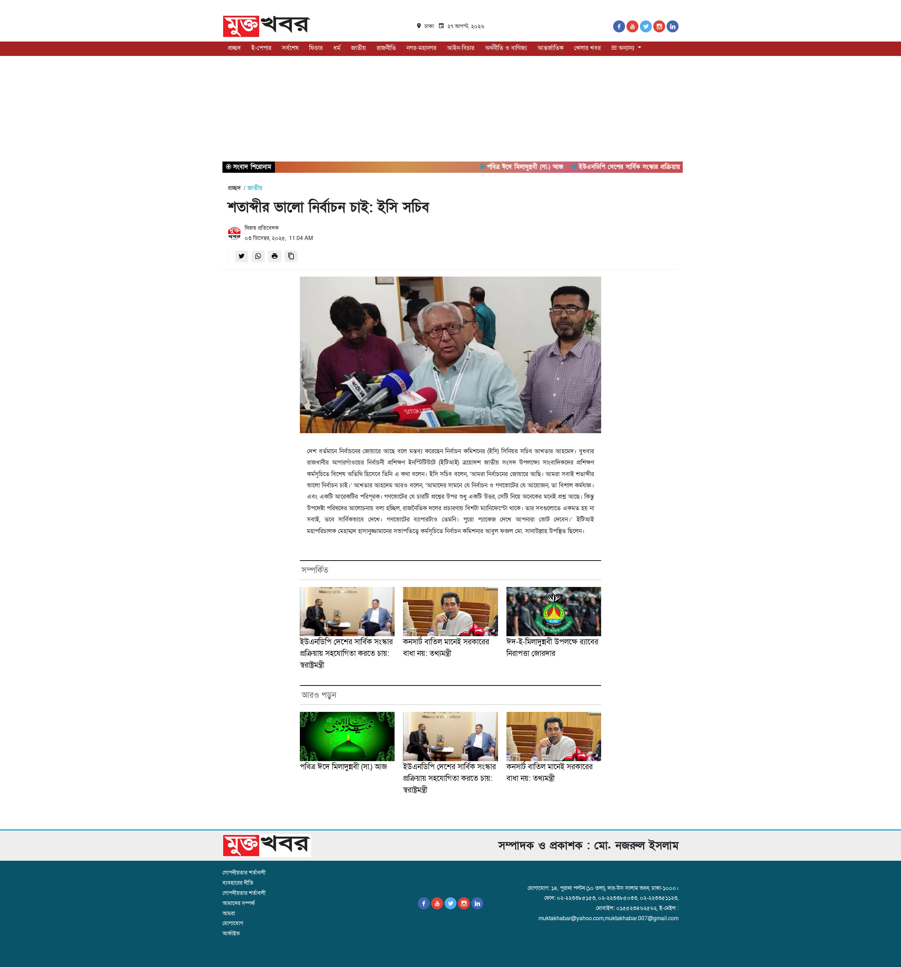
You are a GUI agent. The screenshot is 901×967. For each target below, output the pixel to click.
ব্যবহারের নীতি (237, 883)
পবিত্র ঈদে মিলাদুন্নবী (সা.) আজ (343, 767)
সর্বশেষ (290, 48)
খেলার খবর (587, 48)
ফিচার (316, 48)
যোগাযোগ (232, 923)
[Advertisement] (450, 108)
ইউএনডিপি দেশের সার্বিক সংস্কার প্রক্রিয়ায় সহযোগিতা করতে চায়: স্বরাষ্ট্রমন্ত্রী (346, 653)
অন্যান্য (626, 48)
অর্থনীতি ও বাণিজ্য (506, 48)
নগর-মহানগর (421, 48)
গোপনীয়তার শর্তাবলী (244, 873)
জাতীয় (358, 48)
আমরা (228, 913)
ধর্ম (336, 48)
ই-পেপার (261, 48)
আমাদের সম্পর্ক (238, 903)
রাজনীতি (386, 48)
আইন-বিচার (460, 48)
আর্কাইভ (231, 933)
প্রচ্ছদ (234, 48)
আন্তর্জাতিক (550, 48)
